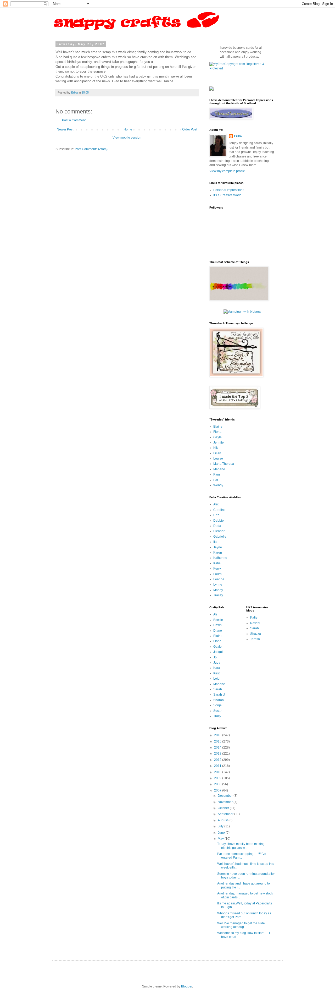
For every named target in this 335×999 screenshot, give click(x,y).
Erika (238, 136)
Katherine (220, 558)
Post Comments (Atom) (91, 149)
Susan (217, 711)
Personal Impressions (228, 190)
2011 (218, 766)
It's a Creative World (227, 195)
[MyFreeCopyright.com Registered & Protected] (242, 68)
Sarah (217, 689)
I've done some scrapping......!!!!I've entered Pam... (241, 855)
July (221, 826)
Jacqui (218, 652)
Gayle (217, 437)
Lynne (217, 584)
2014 (218, 747)
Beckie (218, 620)
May (221, 838)
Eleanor (219, 531)
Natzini (255, 623)
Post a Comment (74, 120)
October (224, 808)
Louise (218, 458)
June (222, 832)
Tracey (218, 595)
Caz (216, 515)
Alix (216, 504)
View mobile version (127, 137)
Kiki (216, 448)
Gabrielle (219, 536)
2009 (218, 778)
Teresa (255, 639)
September (226, 814)
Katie (217, 563)
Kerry (217, 568)
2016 (218, 735)
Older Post (189, 129)
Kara (216, 668)
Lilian (217, 453)
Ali (215, 614)
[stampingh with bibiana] (242, 311)
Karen (217, 552)
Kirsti (216, 673)
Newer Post (65, 129)
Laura (217, 574)
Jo (215, 657)
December (225, 796)
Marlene (219, 469)
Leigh (217, 678)
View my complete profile (227, 171)
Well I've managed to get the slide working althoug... (241, 925)
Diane (217, 630)
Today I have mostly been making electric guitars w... (241, 845)
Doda (217, 526)
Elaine (217, 426)
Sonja (217, 705)
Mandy (218, 590)
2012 (218, 760)
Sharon (218, 700)
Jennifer (219, 442)
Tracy (217, 716)
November (225, 802)
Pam (216, 474)
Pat (215, 480)
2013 (218, 753)
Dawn (217, 625)
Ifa (215, 542)
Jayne (217, 547)
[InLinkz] (211, 88)
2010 (218, 772)
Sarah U (219, 694)
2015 (218, 741)
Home (128, 129)
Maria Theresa (223, 464)
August (223, 820)
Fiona (217, 432)
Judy (216, 662)
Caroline (219, 510)
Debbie (218, 520)
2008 (218, 784)
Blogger (186, 986)
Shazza (255, 634)
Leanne (218, 579)
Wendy (218, 485)
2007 (218, 790)
